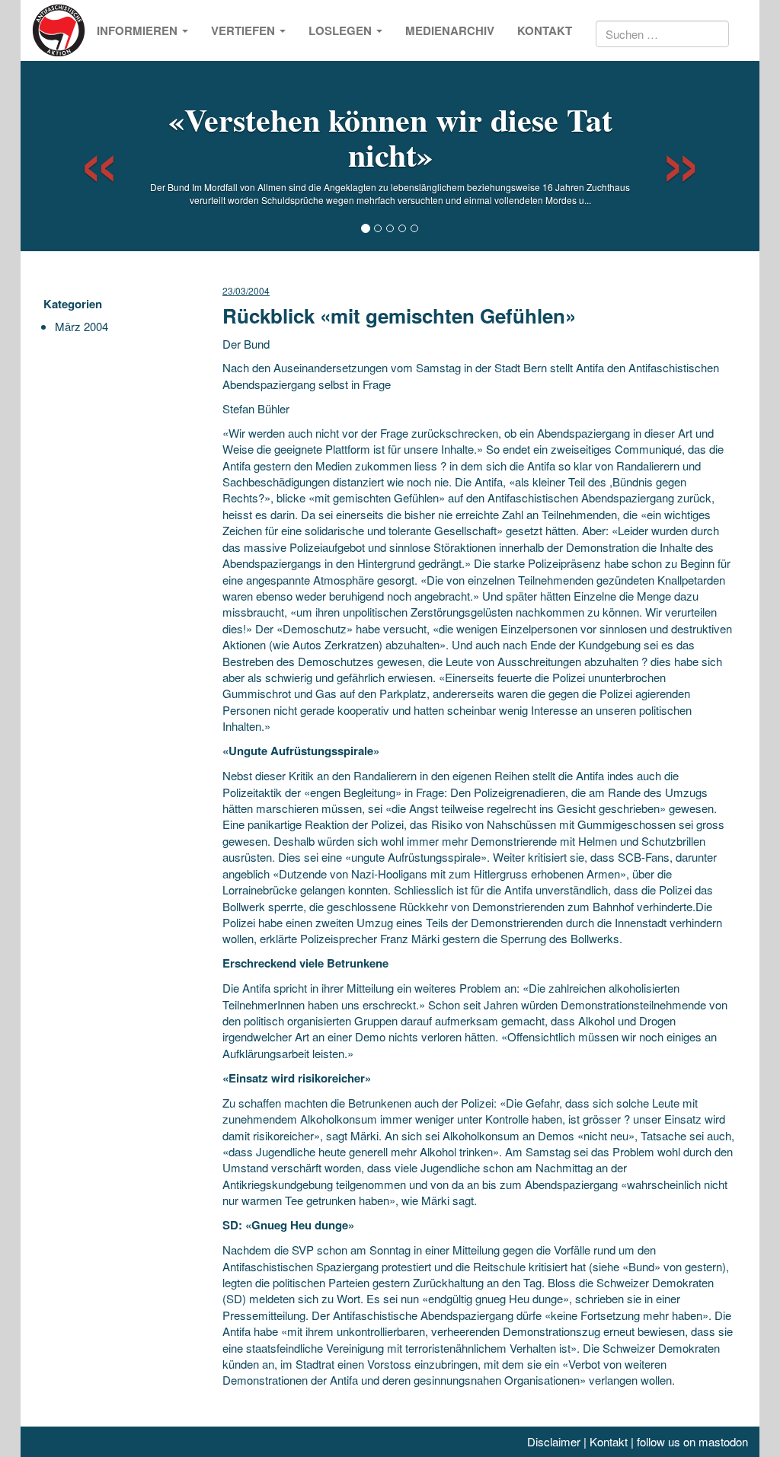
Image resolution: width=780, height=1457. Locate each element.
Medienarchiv (449, 30)
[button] (85, 156)
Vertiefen (244, 30)
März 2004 (81, 326)
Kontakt (544, 30)
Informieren (139, 30)
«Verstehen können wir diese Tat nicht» (390, 136)
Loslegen (341, 30)
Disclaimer (553, 1441)
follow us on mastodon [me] (692, 1441)
